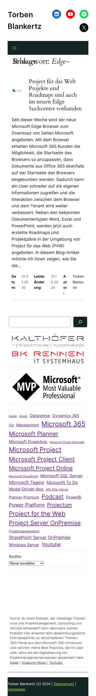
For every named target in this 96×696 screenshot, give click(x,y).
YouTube (55, 662)
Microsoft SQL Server (61, 475)
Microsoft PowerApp (28, 441)
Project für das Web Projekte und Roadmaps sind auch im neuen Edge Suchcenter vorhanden (55, 95)
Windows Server (24, 544)
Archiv (15, 556)
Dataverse (40, 415)
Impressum (16, 689)
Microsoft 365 (63, 424)
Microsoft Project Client (42, 459)
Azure (23, 416)
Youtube (51, 544)
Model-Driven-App (26, 489)
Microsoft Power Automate (67, 442)
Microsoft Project (35, 449)
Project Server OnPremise (45, 522)
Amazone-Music (34, 662)
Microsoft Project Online (41, 468)
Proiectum (59, 505)
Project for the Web (37, 513)
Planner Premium (24, 497)
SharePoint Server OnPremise (39, 537)
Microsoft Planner (33, 433)
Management (27, 425)
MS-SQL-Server (57, 489)
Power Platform (27, 505)
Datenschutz (64, 684)
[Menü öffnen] (14, 48)
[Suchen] (80, 322)
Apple (13, 416)
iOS (11, 425)
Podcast (53, 496)
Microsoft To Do (62, 482)
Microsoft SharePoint (23, 476)
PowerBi (73, 497)
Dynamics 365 (65, 415)
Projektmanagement (24, 531)
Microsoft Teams (26, 482)
